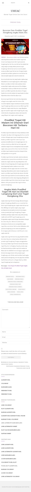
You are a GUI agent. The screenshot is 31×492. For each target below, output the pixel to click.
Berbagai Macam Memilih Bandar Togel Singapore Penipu (14, 363)
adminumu (22, 36)
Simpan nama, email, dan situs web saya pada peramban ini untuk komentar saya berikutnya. (14, 352)
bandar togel (10, 276)
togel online (11, 291)
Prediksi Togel (15, 22)
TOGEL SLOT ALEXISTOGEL (9, 466)
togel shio (20, 291)
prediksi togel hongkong (15, 281)
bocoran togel (20, 276)
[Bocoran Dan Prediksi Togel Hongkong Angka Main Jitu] (15, 46)
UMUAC (15, 11)
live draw (10, 279)
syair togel (21, 289)
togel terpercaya (15, 294)
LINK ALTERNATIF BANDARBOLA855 (11, 423)
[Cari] (29, 3)
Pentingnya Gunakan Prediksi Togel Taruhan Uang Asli (18, 367)
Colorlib (13, 486)
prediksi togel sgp (15, 284)
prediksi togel (16, 57)
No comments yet (15, 272)
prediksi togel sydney (15, 286)
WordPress (26, 486)
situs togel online (11, 289)
